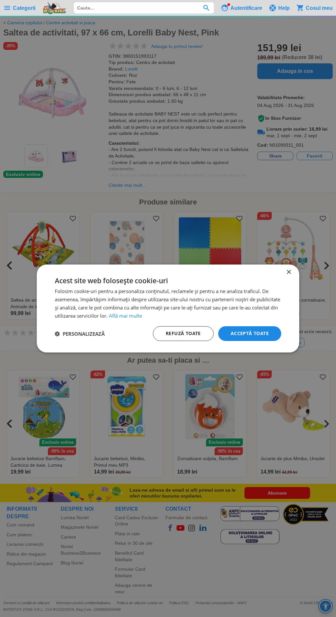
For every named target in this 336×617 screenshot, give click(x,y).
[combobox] (144, 8)
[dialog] (168, 308)
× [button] (288, 272)
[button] (80, 333)
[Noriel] (54, 7)
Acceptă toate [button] (250, 333)
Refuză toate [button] (183, 333)
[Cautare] (206, 8)
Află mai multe (125, 315)
